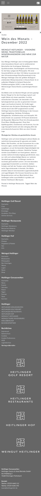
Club (3, 206)
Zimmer (4, 241)
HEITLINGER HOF (7, 314)
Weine (3, 265)
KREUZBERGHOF (7, 321)
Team (3, 296)
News (3, 270)
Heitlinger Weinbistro (9, 226)
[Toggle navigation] (8, 3)
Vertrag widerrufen (8, 345)
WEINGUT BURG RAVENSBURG (13, 318)
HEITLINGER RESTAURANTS (11, 311)
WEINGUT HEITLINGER (9, 316)
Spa (2, 246)
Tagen (3, 292)
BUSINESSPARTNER (8, 323)
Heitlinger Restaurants (16, 183)
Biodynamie (5, 258)
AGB (3, 340)
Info (2, 248)
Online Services (6, 215)
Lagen (3, 268)
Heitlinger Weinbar (8, 230)
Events (3, 285)
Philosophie (5, 261)
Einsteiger (4, 211)
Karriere (4, 299)
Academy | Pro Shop (8, 213)
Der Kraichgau (6, 263)
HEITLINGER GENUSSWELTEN (12, 307)
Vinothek (4, 34)
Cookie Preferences (8, 338)
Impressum (5, 331)
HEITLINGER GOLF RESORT (11, 309)
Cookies (4, 336)
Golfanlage (5, 209)
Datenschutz (5, 333)
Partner (4, 294)
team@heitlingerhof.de (9, 488)
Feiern (3, 290)
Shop (3, 272)
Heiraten (4, 287)
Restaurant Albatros (8, 228)
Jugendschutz (6, 343)
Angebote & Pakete (8, 243)
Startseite (4, 204)
